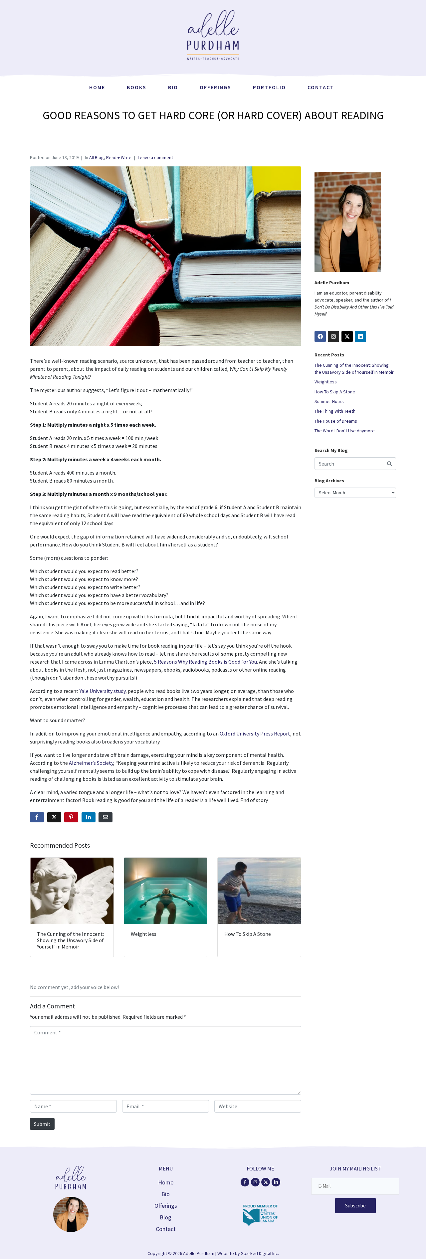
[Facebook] (320, 336)
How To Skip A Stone (335, 392)
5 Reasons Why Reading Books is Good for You (205, 661)
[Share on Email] (105, 817)
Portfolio (269, 87)
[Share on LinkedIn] (89, 817)
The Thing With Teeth (335, 411)
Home (97, 87)
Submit (42, 1124)
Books (136, 87)
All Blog (96, 157)
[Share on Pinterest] (71, 817)
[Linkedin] (360, 336)
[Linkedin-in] (276, 1182)
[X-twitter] (265, 1182)
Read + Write (118, 157)
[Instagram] (333, 336)
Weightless (326, 382)
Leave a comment (155, 157)
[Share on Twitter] (54, 817)
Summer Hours (329, 401)
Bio (173, 87)
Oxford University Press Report (255, 733)
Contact (321, 87)
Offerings (215, 87)
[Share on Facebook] (37, 817)
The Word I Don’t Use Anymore (345, 431)
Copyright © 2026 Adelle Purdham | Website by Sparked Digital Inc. (213, 1253)
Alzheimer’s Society (91, 762)
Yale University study (102, 691)
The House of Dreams (336, 421)
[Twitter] (347, 336)
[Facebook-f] (245, 1182)
